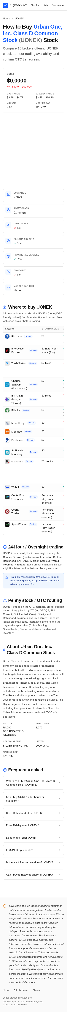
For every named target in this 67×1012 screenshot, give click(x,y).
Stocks (35, 5)
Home (6, 18)
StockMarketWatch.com (15, 1004)
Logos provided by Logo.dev (17, 998)
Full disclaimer (21, 990)
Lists (45, 5)
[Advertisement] (33, 150)
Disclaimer (58, 5)
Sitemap (37, 990)
